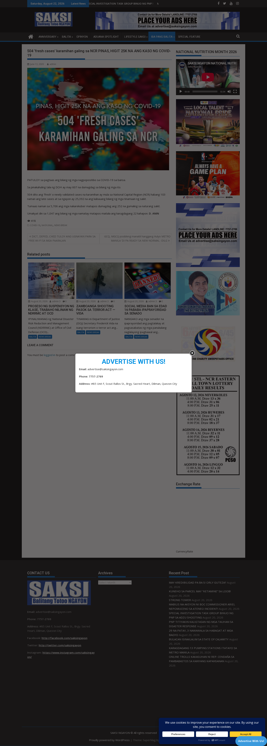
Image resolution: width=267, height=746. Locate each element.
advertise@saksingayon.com (105, 369)
